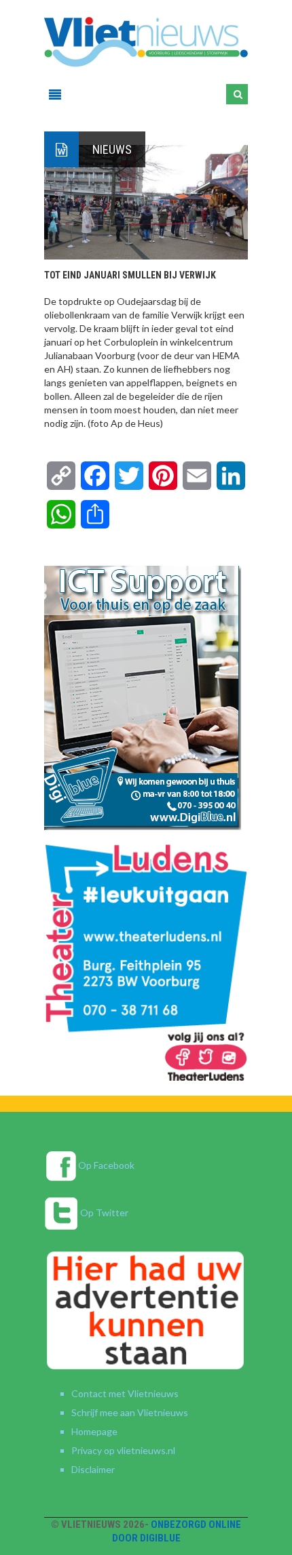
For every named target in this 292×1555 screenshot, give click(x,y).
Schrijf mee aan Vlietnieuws (129, 1412)
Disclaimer (93, 1469)
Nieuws (112, 149)
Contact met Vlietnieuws (125, 1393)
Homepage (94, 1431)
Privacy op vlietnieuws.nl (123, 1450)
